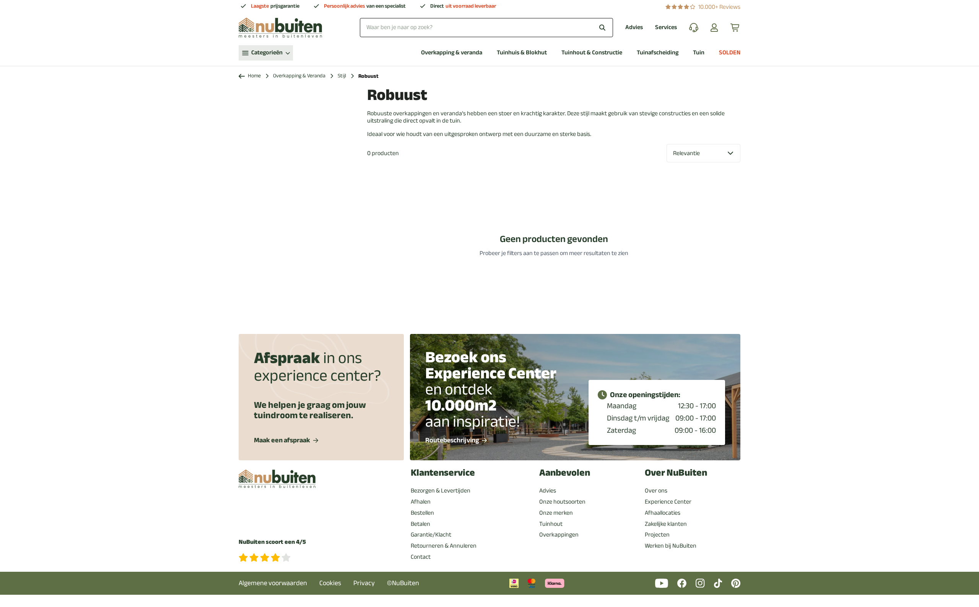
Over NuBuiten (676, 472)
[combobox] (486, 27)
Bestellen (422, 513)
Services (666, 27)
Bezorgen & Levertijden (440, 490)
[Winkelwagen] (735, 28)
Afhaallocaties (662, 513)
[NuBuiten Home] (280, 28)
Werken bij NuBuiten (670, 545)
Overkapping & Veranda (299, 76)
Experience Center (668, 501)
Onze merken (556, 513)
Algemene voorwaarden (273, 583)
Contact (421, 557)
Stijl (342, 76)
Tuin (698, 52)
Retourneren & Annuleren (443, 545)
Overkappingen (559, 534)
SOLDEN (729, 52)
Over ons (656, 490)
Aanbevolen (564, 472)
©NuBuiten (403, 583)
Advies (634, 27)
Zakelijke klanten (666, 524)
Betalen (420, 524)
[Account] (714, 27)
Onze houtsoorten (562, 501)
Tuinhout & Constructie (591, 52)
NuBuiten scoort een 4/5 (272, 542)
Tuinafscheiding (657, 52)
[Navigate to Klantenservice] (693, 27)
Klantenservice (443, 472)
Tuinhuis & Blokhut (522, 52)
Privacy (364, 583)
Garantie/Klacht (431, 534)
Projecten (657, 534)
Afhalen (421, 501)
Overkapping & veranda (451, 52)
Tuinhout (551, 524)
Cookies (330, 583)
